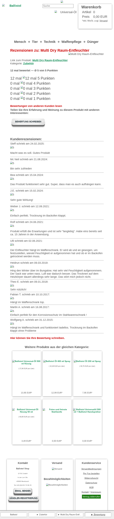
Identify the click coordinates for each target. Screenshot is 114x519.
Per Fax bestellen (91, 473)
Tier (35, 42)
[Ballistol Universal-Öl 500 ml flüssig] (26, 363)
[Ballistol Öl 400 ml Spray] (56, 361)
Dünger (93, 42)
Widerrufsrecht (91, 478)
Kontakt (40, 1)
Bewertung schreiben (28, 121)
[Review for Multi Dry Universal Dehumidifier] (86, 1)
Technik (50, 42)
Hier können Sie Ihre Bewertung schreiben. (37, 338)
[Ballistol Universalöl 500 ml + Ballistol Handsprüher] (87, 412)
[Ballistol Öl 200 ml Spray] (87, 361)
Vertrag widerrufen (91, 496)
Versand (103, 20)
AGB (91, 487)
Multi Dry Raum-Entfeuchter (50, 60)
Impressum (96, 492)
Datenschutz (91, 483)
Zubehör (28, 63)
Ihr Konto (53, 1)
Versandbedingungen (91, 469)
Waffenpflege (71, 42)
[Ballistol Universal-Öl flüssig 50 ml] (26, 412)
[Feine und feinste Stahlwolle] (57, 412)
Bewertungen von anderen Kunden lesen (36, 106)
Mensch (20, 42)
